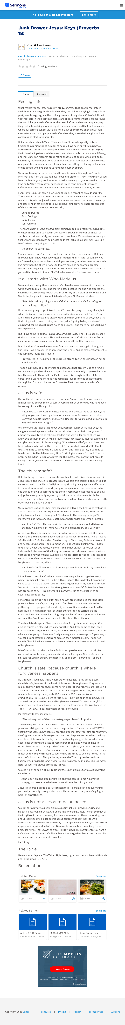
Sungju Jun (55, 936)
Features (46, 1011)
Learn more (89, 15)
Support (115, 1011)
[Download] (44, 899)
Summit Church (27, 936)
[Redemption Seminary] (62, 966)
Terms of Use (96, 1011)
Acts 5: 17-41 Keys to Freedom (36, 933)
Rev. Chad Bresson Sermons (32, 56)
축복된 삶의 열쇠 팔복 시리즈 (66, 933)
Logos (25, 1011)
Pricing (62, 1011)
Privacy (77, 1011)
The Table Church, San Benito (43, 48)
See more (101, 876)
